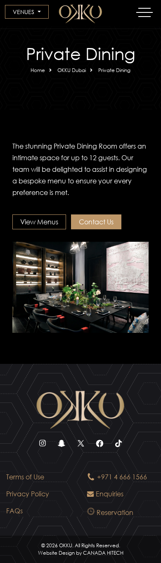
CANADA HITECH (103, 552)
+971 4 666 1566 (122, 476)
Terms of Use (25, 476)
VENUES (24, 12)
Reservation (115, 512)
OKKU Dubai (71, 70)
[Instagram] (43, 447)
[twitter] (80, 447)
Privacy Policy (27, 493)
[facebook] (99, 447)
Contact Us (96, 221)
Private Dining (114, 70)
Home (38, 70)
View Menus (39, 221)
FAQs (14, 510)
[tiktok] (118, 447)
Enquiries (109, 493)
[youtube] (61, 447)
